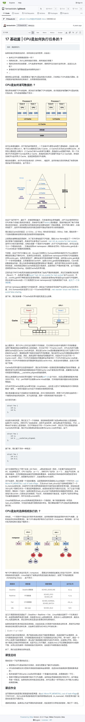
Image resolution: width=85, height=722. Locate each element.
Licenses (45, 720)
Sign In (79, 3)
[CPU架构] (42, 142)
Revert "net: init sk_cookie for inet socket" (46, 275)
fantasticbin (10, 9)
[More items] (81, 13)
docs (44, 19)
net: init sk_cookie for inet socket (63, 241)
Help (19, 3)
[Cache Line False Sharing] (42, 341)
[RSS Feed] (40, 9)
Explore (12, 3)
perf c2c (46, 377)
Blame (44, 32)
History (52, 32)
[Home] (4, 3)
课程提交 (31, 25)
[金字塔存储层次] (42, 215)
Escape (60, 32)
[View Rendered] (32, 32)
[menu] (36, 720)
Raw (38, 32)
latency (47, 222)
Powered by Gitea (26, 717)
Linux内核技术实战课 (33, 19)
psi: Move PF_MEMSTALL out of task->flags (59, 693)
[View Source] (29, 32)
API (50, 720)
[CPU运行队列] (42, 568)
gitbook (21, 9)
